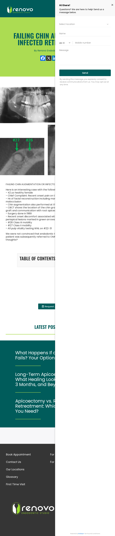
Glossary (12, 477)
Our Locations (15, 469)
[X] (48, 58)
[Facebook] (43, 58)
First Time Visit (15, 484)
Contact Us (13, 462)
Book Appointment (18, 454)
